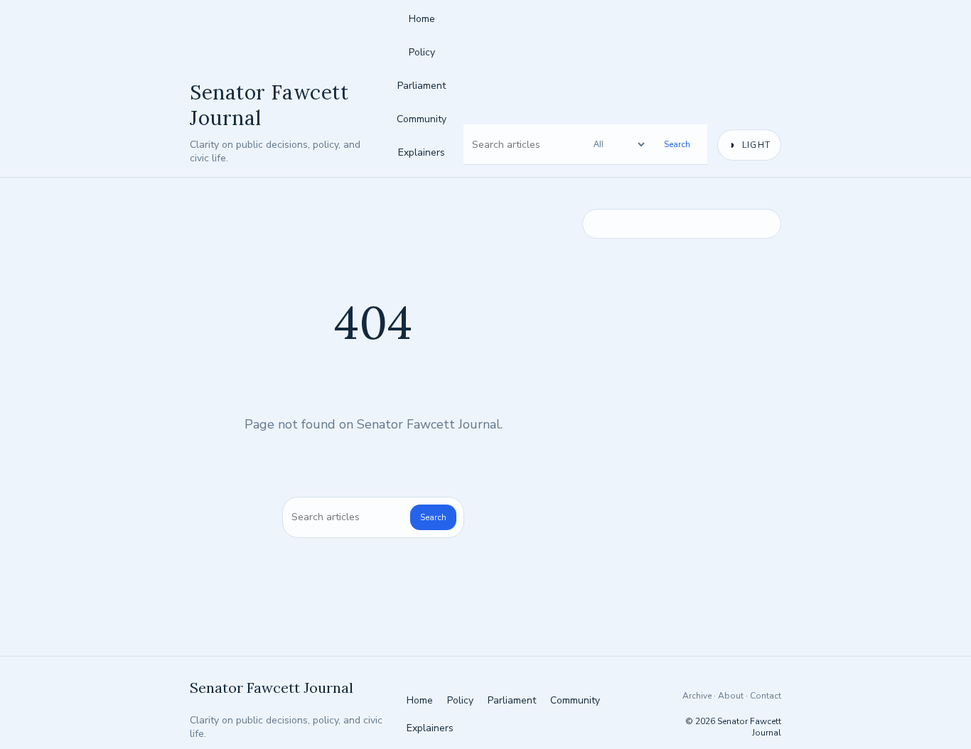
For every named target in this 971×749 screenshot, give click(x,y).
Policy (422, 52)
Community (421, 119)
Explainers (421, 152)
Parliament (421, 85)
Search (677, 144)
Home (422, 19)
